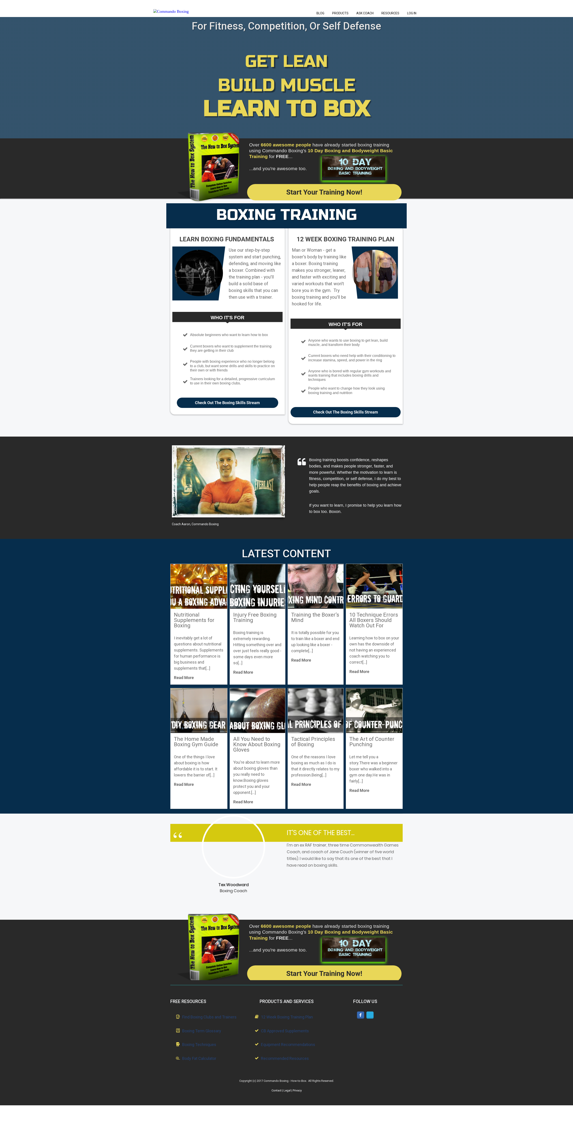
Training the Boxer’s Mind (315, 617)
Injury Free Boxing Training (255, 617)
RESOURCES (390, 13)
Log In (411, 13)
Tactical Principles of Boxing (313, 742)
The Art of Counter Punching (371, 742)
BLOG (320, 13)
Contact (277, 1090)
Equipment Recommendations (288, 1044)
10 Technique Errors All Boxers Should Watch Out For (373, 620)
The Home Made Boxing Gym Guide (196, 742)
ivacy (297, 1090)
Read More (184, 677)
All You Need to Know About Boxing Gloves (256, 744)
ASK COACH (365, 13)
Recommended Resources (285, 1058)
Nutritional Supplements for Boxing (194, 620)
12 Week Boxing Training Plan (287, 1017)
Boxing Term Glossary (201, 1031)
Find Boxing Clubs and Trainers (209, 1017)
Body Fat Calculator (199, 1058)
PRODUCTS (340, 13)
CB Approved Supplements (285, 1031)
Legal (287, 1090)
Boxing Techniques (199, 1044)
